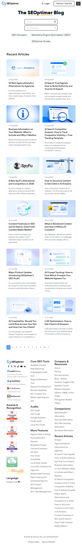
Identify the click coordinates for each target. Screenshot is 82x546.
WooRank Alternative (64, 430)
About (57, 368)
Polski (57, 396)
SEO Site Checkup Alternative (62, 425)
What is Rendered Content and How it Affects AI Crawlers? (58, 226)
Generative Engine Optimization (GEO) (51, 34)
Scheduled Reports (39, 481)
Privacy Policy (34, 542)
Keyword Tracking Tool (40, 386)
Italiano (57, 392)
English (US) (68, 382)
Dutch (71, 392)
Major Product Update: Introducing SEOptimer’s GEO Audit (21, 275)
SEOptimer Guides (41, 41)
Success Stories (61, 375)
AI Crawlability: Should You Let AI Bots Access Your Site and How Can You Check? (22, 324)
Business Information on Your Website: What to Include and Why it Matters (22, 132)
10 (44, 347)
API (32, 401)
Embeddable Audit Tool (38, 374)
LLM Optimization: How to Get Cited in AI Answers (58, 323)
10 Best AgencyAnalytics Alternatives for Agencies (21, 85)
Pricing (57, 371)
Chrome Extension (38, 448)
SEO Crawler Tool (38, 393)
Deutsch (58, 382)
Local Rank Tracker (38, 463)
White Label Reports (39, 397)
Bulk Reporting (37, 368)
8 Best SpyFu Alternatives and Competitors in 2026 (22, 182)
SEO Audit (35, 410)
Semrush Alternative (63, 419)
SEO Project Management (36, 486)
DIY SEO (34, 452)
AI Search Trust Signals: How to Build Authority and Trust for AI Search (58, 86)
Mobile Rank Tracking (40, 473)
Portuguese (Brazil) (63, 399)
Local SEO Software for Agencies (40, 468)
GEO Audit (35, 414)
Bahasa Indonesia (62, 389)
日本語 (64, 392)
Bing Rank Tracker (38, 445)
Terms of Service (48, 542)
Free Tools (35, 455)
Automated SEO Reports (37, 440)
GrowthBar (35, 459)
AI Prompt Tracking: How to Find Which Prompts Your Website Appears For (59, 275)
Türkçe (57, 403)
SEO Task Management (40, 491)
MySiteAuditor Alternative (61, 414)
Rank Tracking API (38, 477)
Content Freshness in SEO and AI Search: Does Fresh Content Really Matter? (22, 226)
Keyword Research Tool (38, 381)
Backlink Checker (38, 365)
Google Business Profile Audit (38, 419)
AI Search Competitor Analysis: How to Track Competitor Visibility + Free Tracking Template (58, 134)
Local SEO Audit (37, 424)
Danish (63, 378)
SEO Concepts (19, 34)
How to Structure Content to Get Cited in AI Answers (58, 182)
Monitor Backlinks (38, 390)
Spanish (57, 385)
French (65, 385)
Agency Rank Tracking (40, 434)
